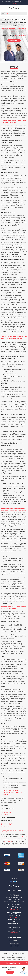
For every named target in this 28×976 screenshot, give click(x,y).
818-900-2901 (14, 933)
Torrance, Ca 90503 (6, 825)
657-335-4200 (14, 925)
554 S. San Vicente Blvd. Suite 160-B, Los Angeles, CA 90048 (13, 1)
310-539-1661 (5, 814)
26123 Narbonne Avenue (8, 811)
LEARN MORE (14, 40)
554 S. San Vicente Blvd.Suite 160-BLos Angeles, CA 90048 (14, 906)
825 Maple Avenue (6, 823)
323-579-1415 (14, 3)
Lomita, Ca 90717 (6, 812)
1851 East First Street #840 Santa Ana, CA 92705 (14, 921)
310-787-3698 (5, 826)
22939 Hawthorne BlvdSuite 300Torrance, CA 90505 (14, 913)
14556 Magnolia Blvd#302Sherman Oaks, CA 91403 (14, 929)
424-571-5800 (14, 917)
